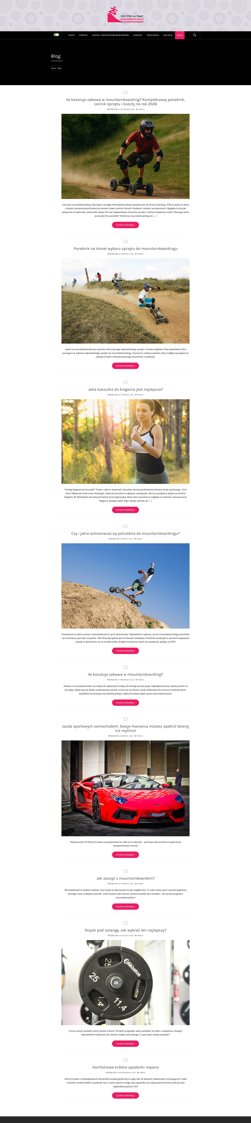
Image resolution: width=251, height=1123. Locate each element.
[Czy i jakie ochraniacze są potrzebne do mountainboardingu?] (125, 585)
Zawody (137, 35)
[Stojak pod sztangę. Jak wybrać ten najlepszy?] (125, 982)
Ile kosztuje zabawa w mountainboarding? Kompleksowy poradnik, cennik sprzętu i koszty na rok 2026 (125, 101)
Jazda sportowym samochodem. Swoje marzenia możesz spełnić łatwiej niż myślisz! (125, 728)
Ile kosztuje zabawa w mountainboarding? (125, 674)
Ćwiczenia (153, 35)
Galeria (168, 35)
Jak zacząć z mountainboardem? (125, 878)
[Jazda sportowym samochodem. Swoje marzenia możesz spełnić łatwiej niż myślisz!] (125, 787)
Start (71, 35)
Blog (180, 35)
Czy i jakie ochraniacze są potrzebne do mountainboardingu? (125, 533)
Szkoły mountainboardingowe (110, 35)
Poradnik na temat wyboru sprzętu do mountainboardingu (126, 248)
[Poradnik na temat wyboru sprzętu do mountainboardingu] (125, 300)
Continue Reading (124, 224)
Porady (83, 35)
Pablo (141, 109)
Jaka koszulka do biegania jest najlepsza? (125, 389)
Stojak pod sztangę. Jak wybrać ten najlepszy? (125, 930)
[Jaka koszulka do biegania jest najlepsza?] (125, 441)
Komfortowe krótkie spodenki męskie (125, 1067)
